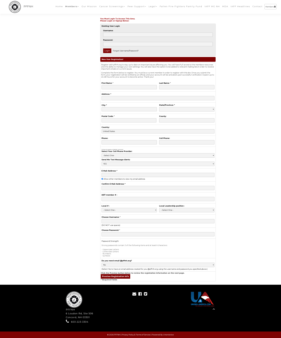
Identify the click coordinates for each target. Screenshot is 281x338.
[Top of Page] (213, 309)
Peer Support (136, 6)
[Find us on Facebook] (140, 294)
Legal (152, 6)
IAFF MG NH (212, 6)
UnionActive (168, 335)
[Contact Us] (135, 294)
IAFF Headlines (240, 6)
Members (269, 7)
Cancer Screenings (111, 6)
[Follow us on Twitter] (146, 294)
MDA (225, 6)
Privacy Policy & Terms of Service (136, 335)
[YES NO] (158, 164)
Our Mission (89, 6)
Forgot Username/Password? (126, 51)
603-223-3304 (79, 322)
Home (59, 6)
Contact (257, 6)
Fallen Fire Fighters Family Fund (181, 6)
